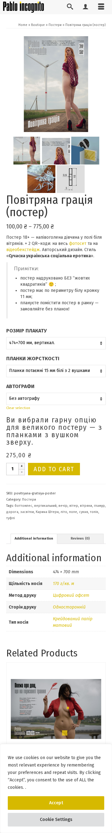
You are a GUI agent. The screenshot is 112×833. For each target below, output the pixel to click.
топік (94, 512)
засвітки (27, 512)
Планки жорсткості (32, 358)
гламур (99, 506)
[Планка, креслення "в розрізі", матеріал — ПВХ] (71, 179)
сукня (83, 512)
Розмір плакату (26, 331)
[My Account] (85, 7)
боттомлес (23, 506)
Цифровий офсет (71, 595)
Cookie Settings (56, 819)
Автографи (20, 386)
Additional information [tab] (34, 538)
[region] (56, 788)
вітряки (86, 506)
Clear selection (18, 408)
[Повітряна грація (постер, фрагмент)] (56, 150)
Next (100, 729)
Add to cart (54, 469)
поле (73, 512)
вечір (63, 506)
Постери (29, 500)
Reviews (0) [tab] (80, 538)
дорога (12, 512)
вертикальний (45, 506)
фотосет (77, 243)
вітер (73, 506)
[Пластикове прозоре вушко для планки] (41, 179)
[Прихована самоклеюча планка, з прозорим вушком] (85, 150)
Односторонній (69, 607)
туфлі (10, 518)
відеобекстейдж (23, 249)
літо (64, 512)
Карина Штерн (47, 512)
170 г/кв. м (63, 583)
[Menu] (101, 7)
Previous (11, 729)
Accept (56, 802)
